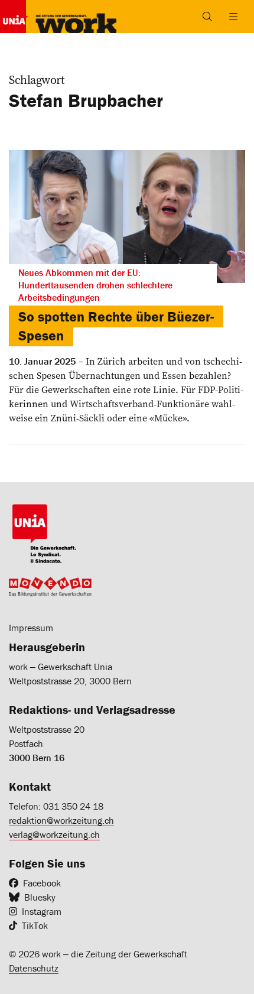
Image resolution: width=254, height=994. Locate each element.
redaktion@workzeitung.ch (61, 820)
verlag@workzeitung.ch (54, 834)
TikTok (35, 925)
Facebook (42, 883)
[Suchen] (207, 16)
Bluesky (40, 897)
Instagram (41, 911)
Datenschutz (33, 968)
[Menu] (233, 16)
